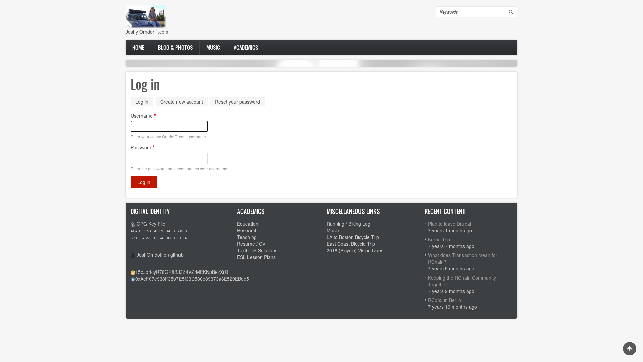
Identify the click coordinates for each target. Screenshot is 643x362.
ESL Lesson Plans (256, 257)
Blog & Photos (175, 47)
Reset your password (237, 101)
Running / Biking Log (348, 223)
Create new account (181, 101)
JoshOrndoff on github (160, 254)
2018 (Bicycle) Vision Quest (356, 250)
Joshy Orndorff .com (147, 31)
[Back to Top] (629, 348)
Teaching (247, 237)
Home (138, 47)
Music (213, 47)
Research (247, 230)
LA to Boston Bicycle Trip (353, 237)
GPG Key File (151, 223)
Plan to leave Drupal (449, 223)
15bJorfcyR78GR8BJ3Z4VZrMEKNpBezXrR (181, 271)
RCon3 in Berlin (444, 300)
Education (247, 223)
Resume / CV (251, 243)
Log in (144, 102)
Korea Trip (439, 239)
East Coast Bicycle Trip (351, 243)
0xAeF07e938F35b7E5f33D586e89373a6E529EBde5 (192, 278)
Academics (246, 47)
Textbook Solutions (257, 250)
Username (142, 115)
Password (141, 147)
